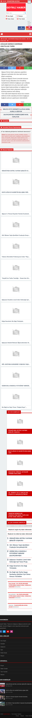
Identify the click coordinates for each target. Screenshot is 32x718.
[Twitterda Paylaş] (12, 68)
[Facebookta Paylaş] (4, 104)
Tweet (22, 102)
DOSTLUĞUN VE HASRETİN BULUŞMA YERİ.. (17, 690)
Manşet (17, 38)
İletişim (20, 16)
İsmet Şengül (12, 583)
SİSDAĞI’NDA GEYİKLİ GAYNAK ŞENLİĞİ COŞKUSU (19, 684)
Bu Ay (22, 526)
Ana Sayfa (10, 16)
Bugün (9, 526)
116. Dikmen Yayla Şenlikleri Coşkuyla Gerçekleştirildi (19, 703)
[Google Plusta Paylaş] (20, 68)
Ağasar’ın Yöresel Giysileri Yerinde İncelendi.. (17, 696)
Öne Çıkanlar (22, 38)
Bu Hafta (16, 526)
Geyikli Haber (6, 714)
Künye (17, 715)
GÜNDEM (12, 38)
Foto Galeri (21, 19)
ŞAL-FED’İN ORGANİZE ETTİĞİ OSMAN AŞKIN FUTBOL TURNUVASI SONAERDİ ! (20, 585)
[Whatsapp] (28, 68)
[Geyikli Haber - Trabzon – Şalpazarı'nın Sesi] (16, 7)
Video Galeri (10, 19)
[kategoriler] (30, 34)
